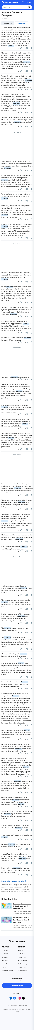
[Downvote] (27, 48)
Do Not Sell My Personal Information (17, 1005)
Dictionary (5, 950)
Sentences (21, 23)
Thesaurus (5, 954)
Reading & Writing (7, 971)
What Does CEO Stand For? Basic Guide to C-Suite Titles (21, 920)
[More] (31, 48)
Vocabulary (5, 964)
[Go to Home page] (10, 2)
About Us (20, 950)
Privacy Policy (22, 957)
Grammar (5, 960)
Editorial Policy (22, 960)
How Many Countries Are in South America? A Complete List (22, 906)
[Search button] (29, 7)
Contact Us (21, 954)
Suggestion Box (22, 971)
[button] (23, 2)
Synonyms (8, 23)
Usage (4, 967)
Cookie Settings (22, 964)
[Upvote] (20, 48)
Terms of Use (22, 967)
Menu (29, 2)
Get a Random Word (17, 985)
